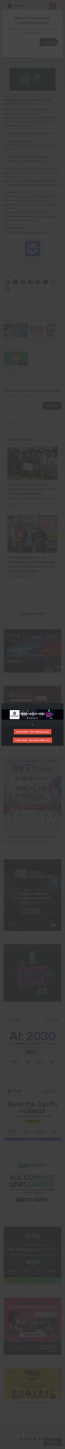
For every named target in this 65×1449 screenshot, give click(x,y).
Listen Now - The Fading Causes (32, 731)
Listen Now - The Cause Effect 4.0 (32, 740)
